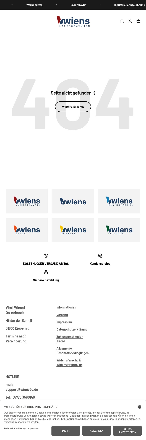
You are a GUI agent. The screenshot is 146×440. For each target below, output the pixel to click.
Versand (62, 315)
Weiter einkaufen (73, 106)
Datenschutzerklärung (71, 329)
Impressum (64, 322)
